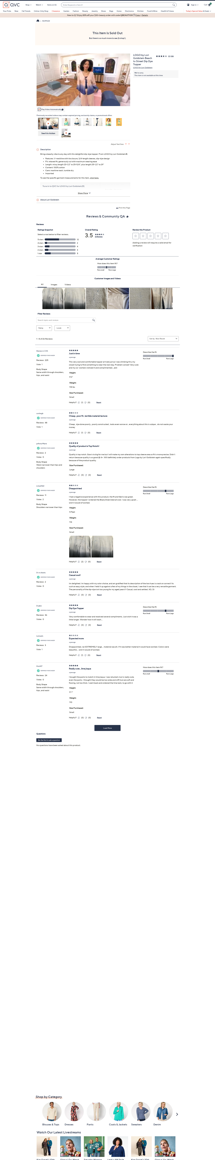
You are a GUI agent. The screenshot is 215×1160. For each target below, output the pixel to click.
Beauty (85, 11)
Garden (66, 11)
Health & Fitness (167, 11)
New (16, 11)
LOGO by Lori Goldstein (142, 67)
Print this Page (124, 208)
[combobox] (116, 5)
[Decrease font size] (129, 144)
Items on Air (52, 5)
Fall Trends (26, 11)
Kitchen (140, 11)
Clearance (56, 11)
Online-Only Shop (41, 11)
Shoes (103, 11)
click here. (94, 178)
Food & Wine (152, 11)
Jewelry (94, 11)
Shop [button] (27, 5)
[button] (189, 4)
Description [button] (45, 149)
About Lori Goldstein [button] (49, 199)
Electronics (129, 11)
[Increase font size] (126, 144)
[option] (107, 15)
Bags (111, 11)
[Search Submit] (174, 5)
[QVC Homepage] (38, 20)
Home (119, 11)
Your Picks (7, 11)
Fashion (76, 11)
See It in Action (48, 133)
